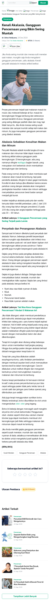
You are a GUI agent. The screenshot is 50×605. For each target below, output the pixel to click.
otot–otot (20, 404)
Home (4, 11)
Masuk (43, 3)
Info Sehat (19, 11)
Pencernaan (35, 11)
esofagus (22, 162)
